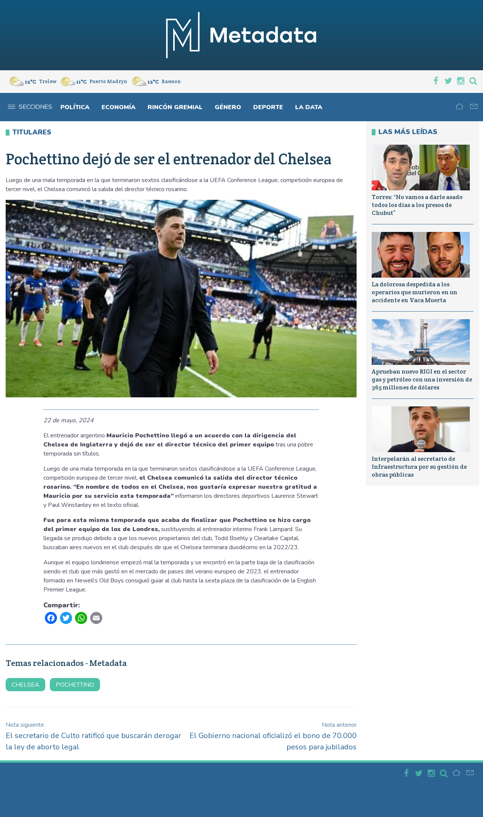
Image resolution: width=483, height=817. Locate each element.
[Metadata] (241, 35)
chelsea (25, 685)
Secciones (35, 107)
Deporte (268, 107)
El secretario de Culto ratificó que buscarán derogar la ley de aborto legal (93, 736)
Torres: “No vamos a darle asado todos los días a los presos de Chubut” (417, 205)
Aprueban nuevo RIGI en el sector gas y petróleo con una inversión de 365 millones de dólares (422, 379)
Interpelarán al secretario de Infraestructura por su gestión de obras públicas (419, 467)
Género (228, 107)
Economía (118, 107)
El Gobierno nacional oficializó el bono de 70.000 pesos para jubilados (273, 736)
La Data (308, 107)
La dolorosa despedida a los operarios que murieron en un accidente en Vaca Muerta (414, 292)
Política (74, 107)
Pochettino (75, 685)
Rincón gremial (175, 107)
